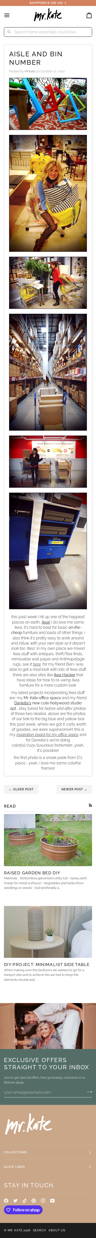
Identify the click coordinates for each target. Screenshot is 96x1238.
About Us (56, 1230)
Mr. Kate (15, 1230)
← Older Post (21, 789)
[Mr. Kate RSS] (90, 805)
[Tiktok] (25, 1200)
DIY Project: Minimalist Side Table (47, 964)
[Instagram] (43, 1200)
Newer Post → (74, 789)
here (37, 664)
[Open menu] (11, 15)
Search (39, 1230)
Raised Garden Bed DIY (32, 872)
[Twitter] (15, 1200)
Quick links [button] (14, 1167)
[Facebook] (6, 1200)
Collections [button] (15, 1152)
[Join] (88, 1092)
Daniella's (22, 703)
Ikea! (46, 622)
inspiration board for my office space (47, 734)
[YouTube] (52, 1200)
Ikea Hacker (64, 674)
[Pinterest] (34, 1200)
